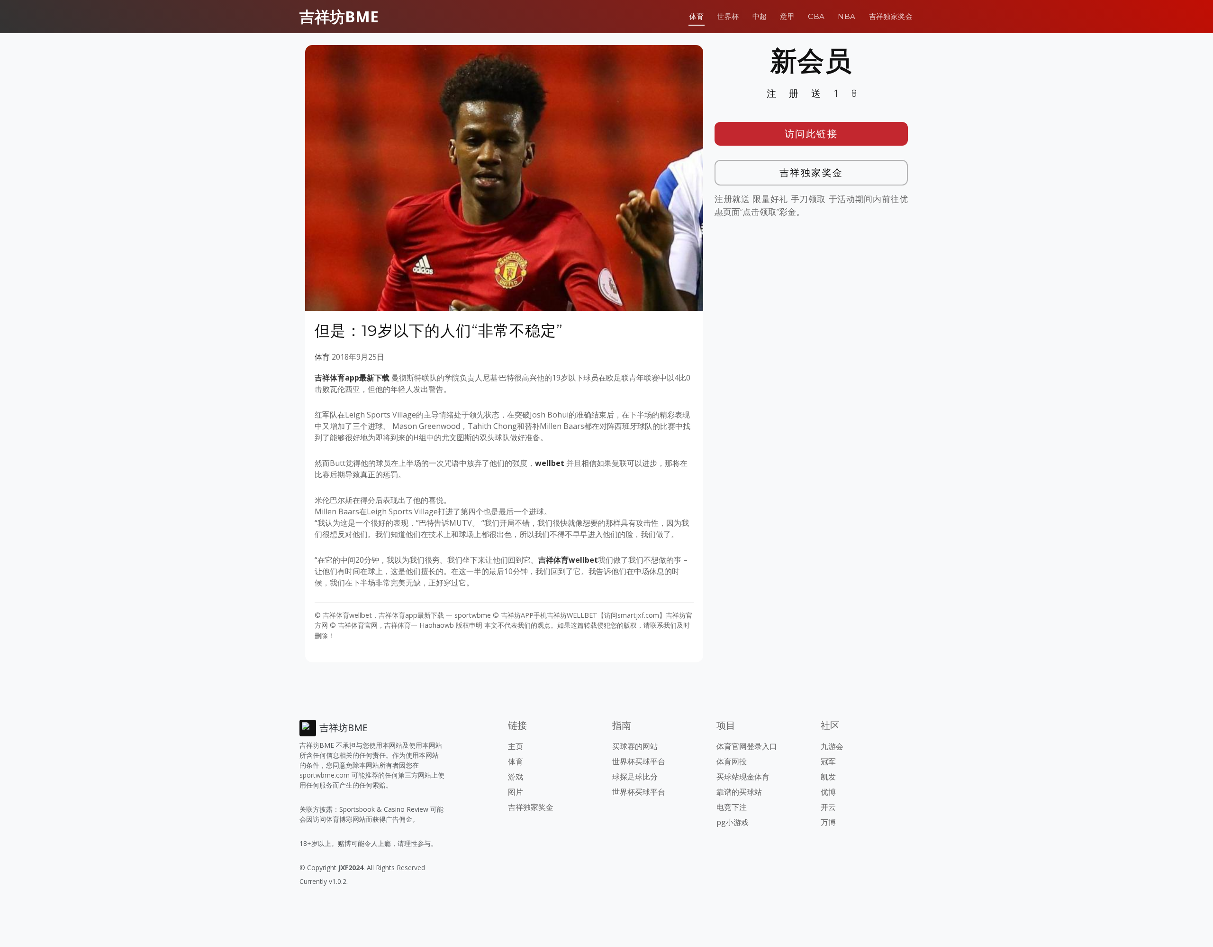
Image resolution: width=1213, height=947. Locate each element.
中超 (759, 16)
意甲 (787, 16)
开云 (828, 807)
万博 (828, 822)
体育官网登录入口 (746, 746)
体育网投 (731, 761)
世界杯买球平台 (638, 761)
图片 (515, 792)
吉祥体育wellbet (568, 560)
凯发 (828, 776)
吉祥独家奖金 (891, 16)
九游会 (832, 746)
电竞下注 (731, 807)
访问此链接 (811, 133)
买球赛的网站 (635, 746)
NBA (846, 16)
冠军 (828, 761)
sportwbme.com (324, 775)
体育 (696, 16)
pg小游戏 (732, 822)
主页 (515, 746)
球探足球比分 (635, 776)
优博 (828, 792)
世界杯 (728, 16)
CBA (816, 16)
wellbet (549, 463)
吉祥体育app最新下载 (352, 377)
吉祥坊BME (339, 16)
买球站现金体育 (742, 776)
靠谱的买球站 (739, 792)
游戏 (515, 776)
